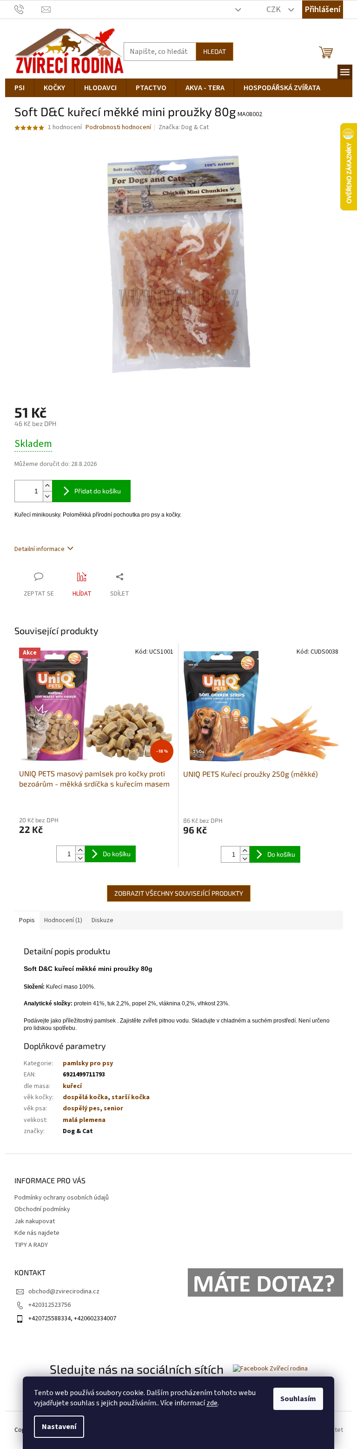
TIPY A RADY (31, 1245)
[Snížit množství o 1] (47, 496)
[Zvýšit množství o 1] (47, 485)
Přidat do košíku (97, 491)
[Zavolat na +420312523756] (28, 9)
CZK (274, 9)
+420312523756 (49, 1305)
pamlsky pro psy (88, 1063)
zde (212, 1403)
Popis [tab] (27, 920)
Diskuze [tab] (102, 920)
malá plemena (84, 1120)
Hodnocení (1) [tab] (63, 920)
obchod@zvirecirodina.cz (63, 1291)
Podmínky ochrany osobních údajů (61, 1197)
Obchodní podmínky (42, 1209)
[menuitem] (19, 88)
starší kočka (131, 1097)
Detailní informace (39, 549)
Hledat (214, 51)
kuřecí (72, 1086)
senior (113, 1108)
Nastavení (59, 1427)
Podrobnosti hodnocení (118, 127)
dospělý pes (81, 1108)
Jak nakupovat (34, 1221)
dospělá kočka (85, 1097)
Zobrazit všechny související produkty (178, 893)
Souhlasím (298, 1399)
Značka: (184, 127)
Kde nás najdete (37, 1233)
